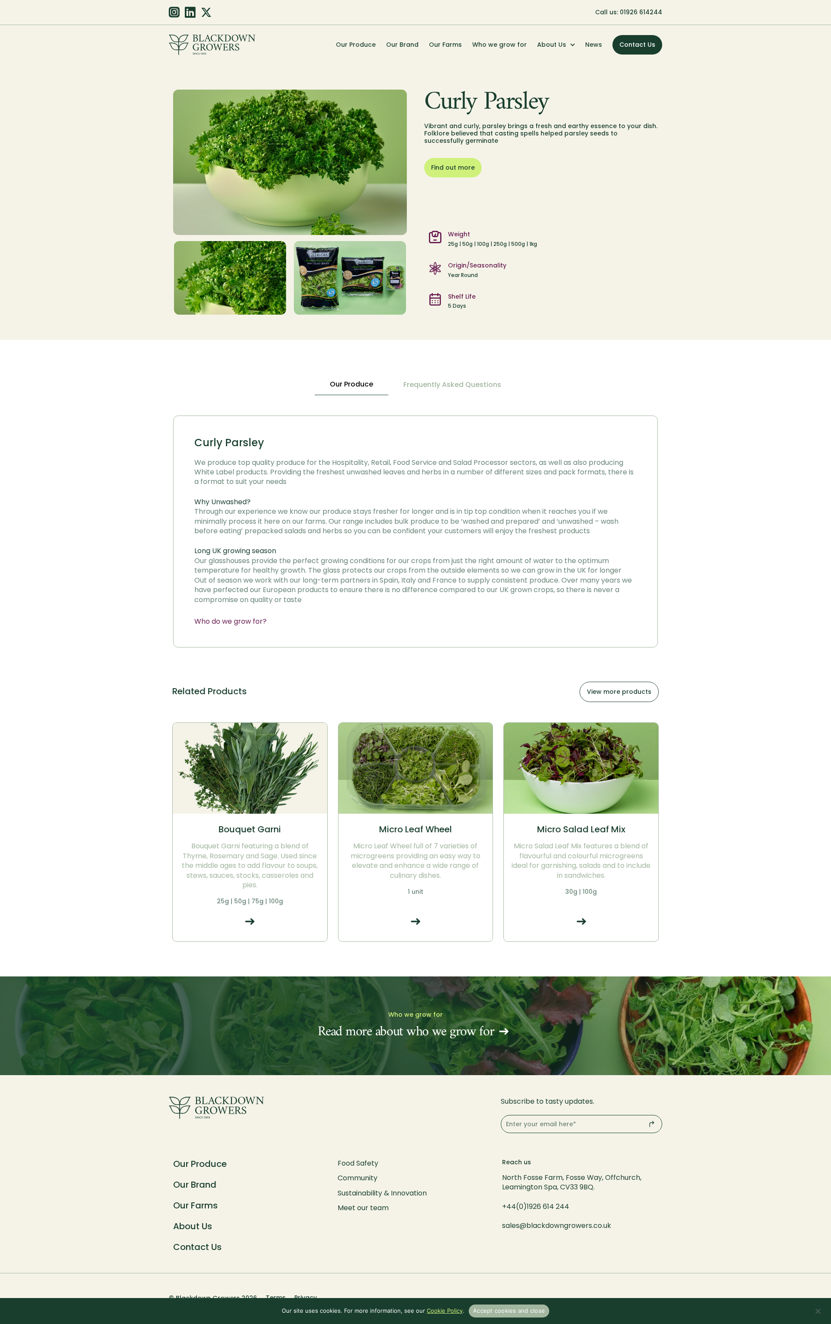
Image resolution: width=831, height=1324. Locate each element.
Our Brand (402, 44)
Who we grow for (499, 44)
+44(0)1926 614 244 (536, 1206)
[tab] (351, 384)
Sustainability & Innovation (382, 1193)
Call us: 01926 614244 (628, 12)
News (593, 44)
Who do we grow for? (230, 621)
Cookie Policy (445, 1310)
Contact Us (197, 1247)
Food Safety (358, 1163)
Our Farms (445, 44)
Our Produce (356, 44)
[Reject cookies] (818, 1312)
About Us (551, 44)
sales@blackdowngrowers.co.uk (556, 1226)
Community (357, 1178)
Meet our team (363, 1208)
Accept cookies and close (509, 1310)
